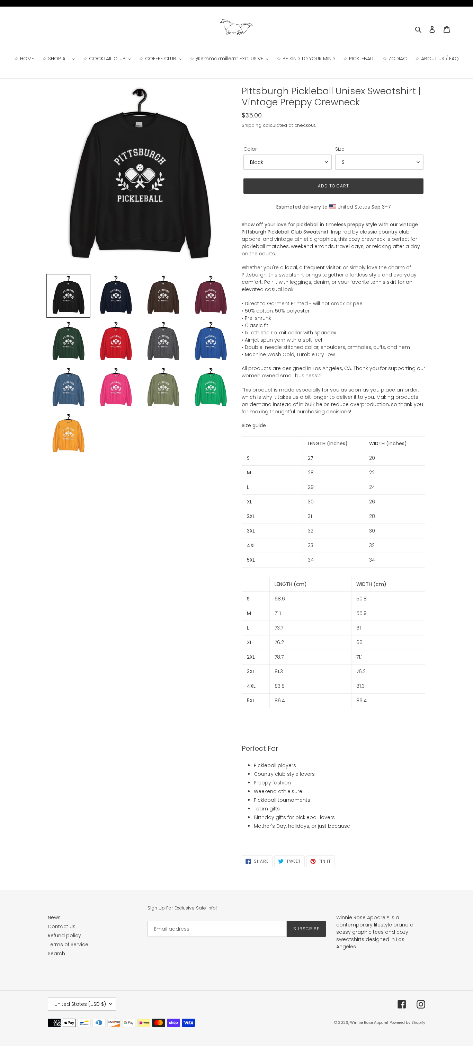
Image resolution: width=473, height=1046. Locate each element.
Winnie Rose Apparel (369, 1022)
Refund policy (64, 935)
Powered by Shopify (407, 1022)
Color (250, 149)
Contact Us (61, 926)
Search (56, 953)
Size (340, 149)
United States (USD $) (80, 1004)
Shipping (251, 125)
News (54, 917)
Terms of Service (68, 944)
